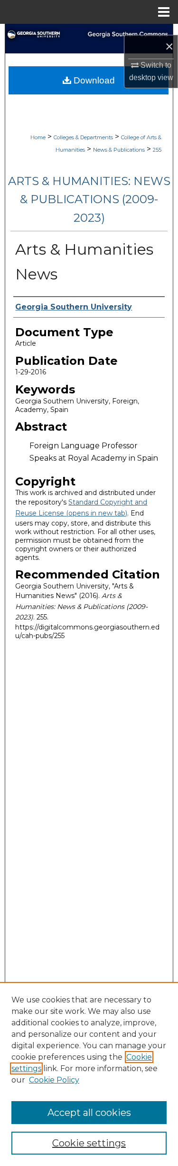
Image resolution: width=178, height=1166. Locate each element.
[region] (89, 1074)
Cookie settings (89, 1143)
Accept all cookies (89, 1112)
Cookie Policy (54, 1079)
